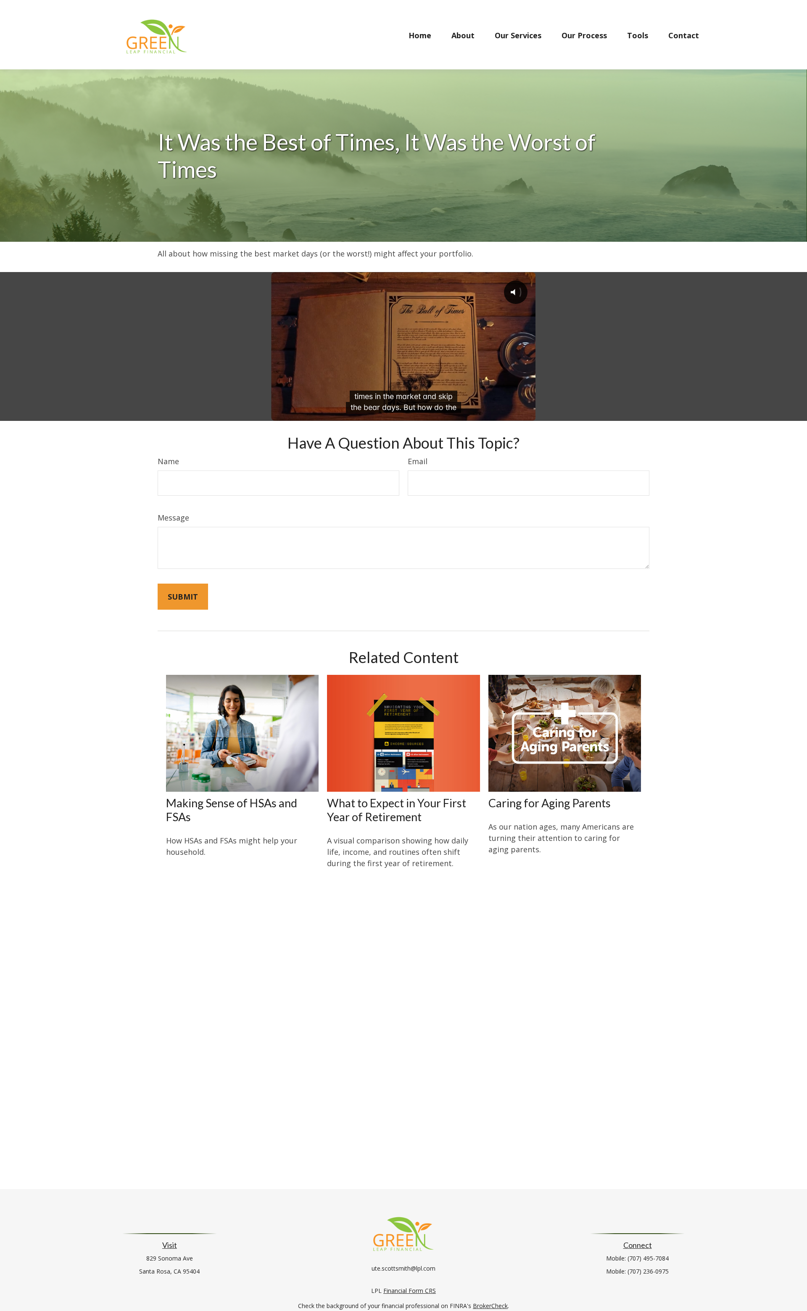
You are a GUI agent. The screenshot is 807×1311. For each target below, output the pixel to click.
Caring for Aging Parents (549, 803)
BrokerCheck (490, 1306)
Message (173, 518)
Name (168, 461)
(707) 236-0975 (648, 1271)
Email (417, 461)
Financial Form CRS (409, 1291)
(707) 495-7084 (648, 1258)
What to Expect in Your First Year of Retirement (396, 810)
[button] (420, 34)
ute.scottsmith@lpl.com (403, 1268)
